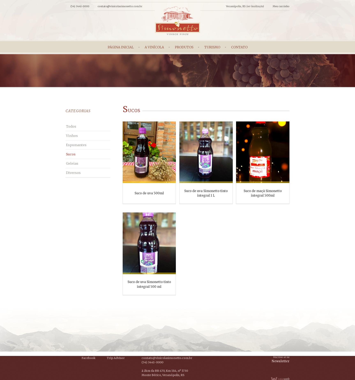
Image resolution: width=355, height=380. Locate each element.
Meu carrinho (281, 6)
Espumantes (76, 145)
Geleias (72, 163)
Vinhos (72, 136)
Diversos (73, 173)
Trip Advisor (116, 358)
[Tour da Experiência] (101, 370)
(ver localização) (255, 6)
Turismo (212, 47)
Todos (71, 126)
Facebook (89, 358)
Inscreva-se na (280, 359)
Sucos (71, 154)
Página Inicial (121, 47)
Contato (239, 47)
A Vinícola (154, 47)
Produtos (184, 47)
